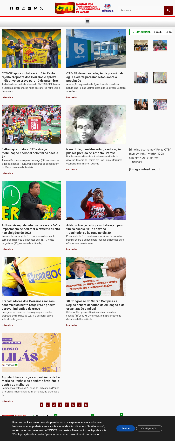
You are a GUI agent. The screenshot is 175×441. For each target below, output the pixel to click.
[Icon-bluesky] (35, 8)
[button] (87, 21)
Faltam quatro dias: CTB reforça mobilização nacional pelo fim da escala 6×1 (30, 152)
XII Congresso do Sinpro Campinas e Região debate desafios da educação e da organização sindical (95, 304)
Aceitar (126, 428)
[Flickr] (29, 8)
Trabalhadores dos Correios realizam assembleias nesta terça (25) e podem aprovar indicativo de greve (28, 304)
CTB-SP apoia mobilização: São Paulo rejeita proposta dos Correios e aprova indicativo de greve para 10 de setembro (30, 77)
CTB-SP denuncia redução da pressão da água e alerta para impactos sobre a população (95, 77)
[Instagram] (23, 8)
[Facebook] (11, 8)
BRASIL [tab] (158, 32)
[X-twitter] (41, 8)
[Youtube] (17, 8)
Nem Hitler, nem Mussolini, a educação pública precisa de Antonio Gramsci (93, 151)
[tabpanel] (150, 89)
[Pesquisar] (168, 10)
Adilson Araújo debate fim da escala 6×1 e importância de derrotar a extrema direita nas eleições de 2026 (31, 228)
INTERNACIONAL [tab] (141, 32)
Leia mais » (7, 97)
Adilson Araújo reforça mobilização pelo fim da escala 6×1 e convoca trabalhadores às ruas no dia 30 (94, 228)
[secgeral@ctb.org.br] (55, 415)
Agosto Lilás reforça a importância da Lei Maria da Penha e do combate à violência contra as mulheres (31, 380)
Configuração (149, 428)
